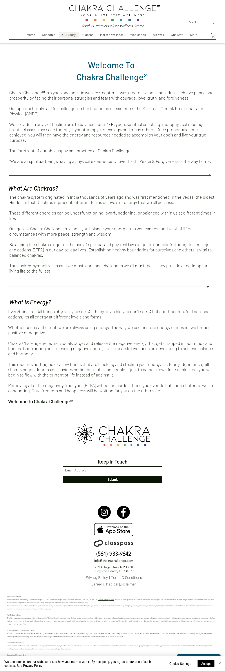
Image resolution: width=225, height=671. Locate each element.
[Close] (219, 663)
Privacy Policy (97, 577)
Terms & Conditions (126, 577)
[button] (213, 35)
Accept (206, 663)
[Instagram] (104, 512)
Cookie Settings (180, 663)
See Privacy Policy (29, 665)
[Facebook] (123, 512)
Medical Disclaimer (121, 584)
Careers (97, 584)
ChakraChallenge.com (106, 599)
